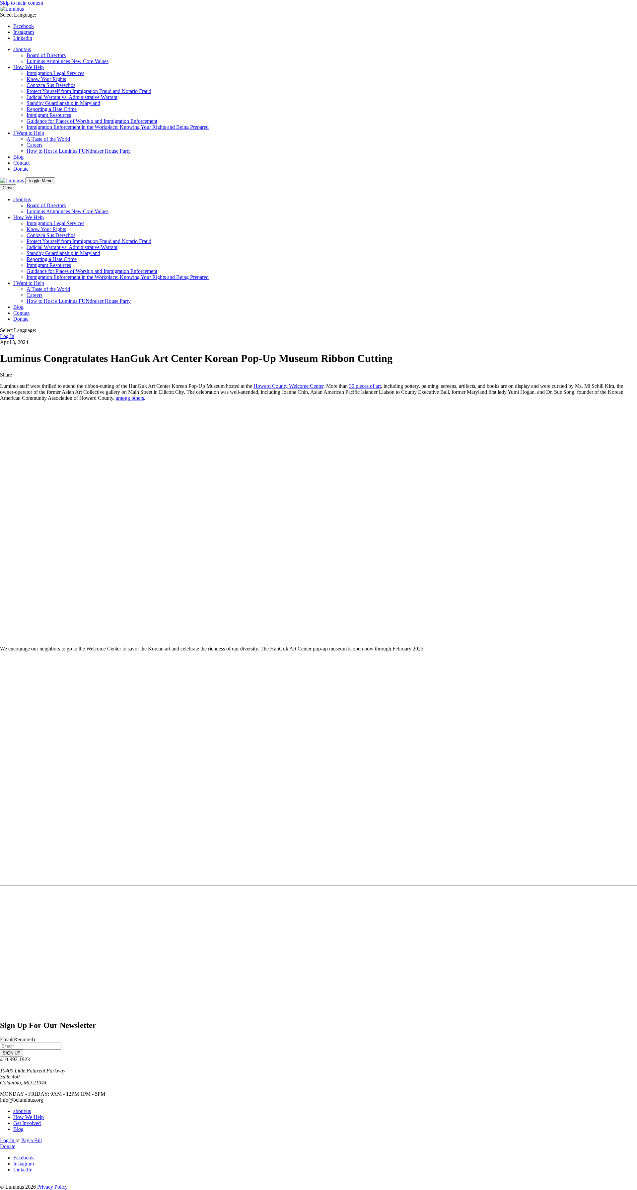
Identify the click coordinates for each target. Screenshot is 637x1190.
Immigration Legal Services (55, 73)
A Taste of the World (48, 139)
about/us (22, 49)
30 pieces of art (365, 386)
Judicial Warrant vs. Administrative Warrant (72, 97)
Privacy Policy (52, 1187)
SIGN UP (12, 1053)
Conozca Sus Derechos (51, 85)
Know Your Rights (46, 79)
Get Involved (27, 1123)
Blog (18, 157)
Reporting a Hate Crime (52, 109)
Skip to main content (21, 3)
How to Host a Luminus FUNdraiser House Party (79, 151)
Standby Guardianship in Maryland (63, 103)
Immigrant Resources (49, 115)
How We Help (28, 67)
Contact (21, 163)
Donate (21, 169)
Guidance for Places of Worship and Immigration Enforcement (92, 121)
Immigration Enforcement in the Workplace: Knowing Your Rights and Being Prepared (118, 127)
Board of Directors (46, 55)
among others (130, 398)
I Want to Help (28, 133)
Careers (34, 145)
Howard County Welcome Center (288, 386)
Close (8, 187)
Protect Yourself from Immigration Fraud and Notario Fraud (89, 91)
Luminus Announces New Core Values (67, 61)
